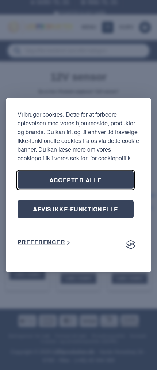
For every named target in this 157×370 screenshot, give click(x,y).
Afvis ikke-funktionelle (75, 209)
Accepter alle (75, 179)
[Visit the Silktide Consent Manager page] (130, 245)
